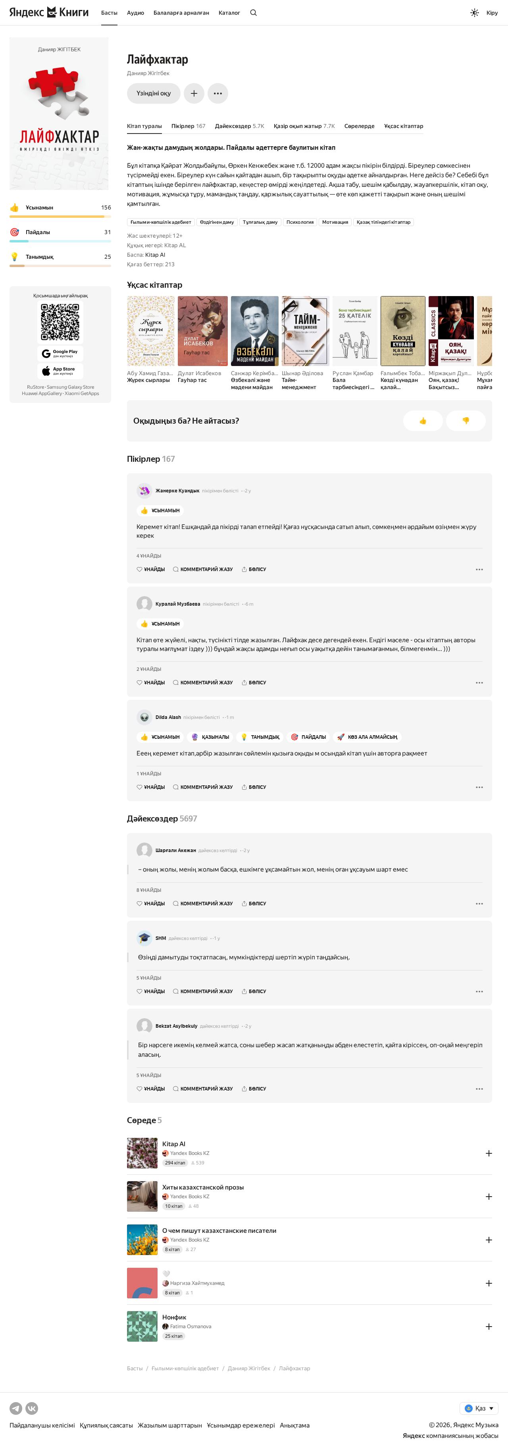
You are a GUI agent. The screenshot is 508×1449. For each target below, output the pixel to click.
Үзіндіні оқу (154, 93)
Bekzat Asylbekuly (177, 1026)
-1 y (216, 938)
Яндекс (414, 1435)
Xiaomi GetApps (82, 393)
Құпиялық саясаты (106, 1425)
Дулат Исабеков (199, 373)
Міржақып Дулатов (454, 373)
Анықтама (295, 1425)
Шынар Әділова (302, 373)
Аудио (135, 13)
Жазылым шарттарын (170, 1425)
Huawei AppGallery (42, 393)
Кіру (492, 13)
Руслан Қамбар (353, 373)
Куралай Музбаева (178, 604)
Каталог (229, 13)
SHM (161, 938)
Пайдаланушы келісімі (42, 1425)
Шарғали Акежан (176, 850)
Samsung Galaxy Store (70, 387)
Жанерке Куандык (178, 491)
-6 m (249, 604)
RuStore (35, 387)
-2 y (247, 491)
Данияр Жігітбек (148, 73)
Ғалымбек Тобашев (406, 373)
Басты (109, 13)
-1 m (229, 717)
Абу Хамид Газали (151, 373)
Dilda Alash (168, 717)
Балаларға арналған (181, 13)
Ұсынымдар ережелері (241, 1425)
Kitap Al (155, 255)
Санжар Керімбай (254, 373)
